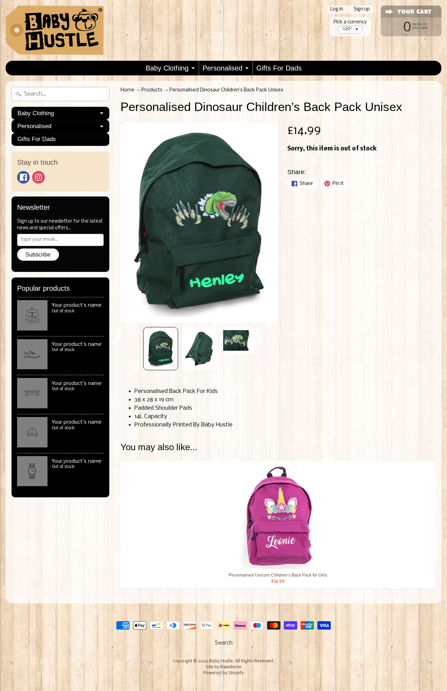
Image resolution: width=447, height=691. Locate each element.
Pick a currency (350, 22)
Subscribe (38, 255)
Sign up (361, 9)
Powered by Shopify (223, 673)
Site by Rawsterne (223, 667)
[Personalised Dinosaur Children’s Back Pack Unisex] (160, 348)
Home (127, 90)
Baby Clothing (167, 68)
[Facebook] (23, 177)
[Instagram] (38, 177)
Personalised (222, 68)
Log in (336, 9)
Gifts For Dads (279, 68)
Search (224, 643)
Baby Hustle (221, 661)
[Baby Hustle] (55, 30)
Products (151, 90)
